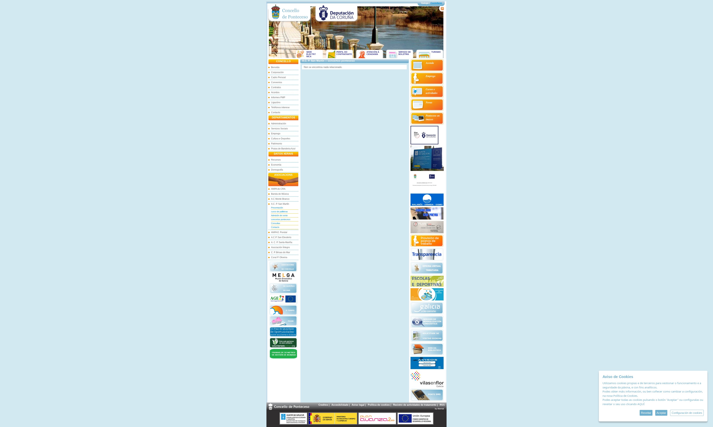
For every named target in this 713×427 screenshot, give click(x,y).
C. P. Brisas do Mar (280, 252)
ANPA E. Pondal (279, 232)
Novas (429, 102)
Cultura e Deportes (280, 138)
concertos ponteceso (280, 219)
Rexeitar (646, 412)
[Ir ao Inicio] (289, 22)
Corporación (277, 72)
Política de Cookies (625, 395)
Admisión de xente (279, 215)
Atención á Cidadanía (373, 53)
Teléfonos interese (280, 107)
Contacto (275, 112)
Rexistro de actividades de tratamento (414, 404)
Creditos (323, 404)
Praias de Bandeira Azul (283, 148)
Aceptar (661, 412)
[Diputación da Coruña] (336, 22)
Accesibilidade (339, 404)
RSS (442, 404)
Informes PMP (278, 97)
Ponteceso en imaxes (433, 117)
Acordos (275, 92)
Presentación (277, 208)
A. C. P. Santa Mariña (281, 242)
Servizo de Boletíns (404, 53)
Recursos (276, 159)
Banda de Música (280, 194)
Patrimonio (276, 143)
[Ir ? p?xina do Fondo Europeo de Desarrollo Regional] (415, 423)
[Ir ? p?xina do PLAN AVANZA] (377, 423)
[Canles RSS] (441, 10)
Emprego (275, 133)
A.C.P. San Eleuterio (281, 237)
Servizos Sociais (279, 128)
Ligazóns (275, 102)
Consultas (275, 223)
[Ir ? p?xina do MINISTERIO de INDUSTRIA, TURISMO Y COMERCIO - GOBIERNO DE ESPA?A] (333, 423)
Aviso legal (358, 404)
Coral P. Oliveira (279, 257)
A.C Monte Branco (280, 199)
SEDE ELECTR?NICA (311, 54)
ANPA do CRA (278, 189)
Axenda (430, 63)
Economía (276, 164)
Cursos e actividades (431, 91)
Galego (425, 3)
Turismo (436, 52)
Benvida (275, 67)
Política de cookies (379, 404)
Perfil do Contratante (342, 53)
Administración (278, 123)
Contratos (276, 87)
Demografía (277, 169)
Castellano (436, 3)
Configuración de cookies (687, 412)
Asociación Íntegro (280, 247)
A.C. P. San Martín (280, 204)
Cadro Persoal (278, 77)
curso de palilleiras (279, 211)
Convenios (276, 82)
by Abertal (439, 409)
